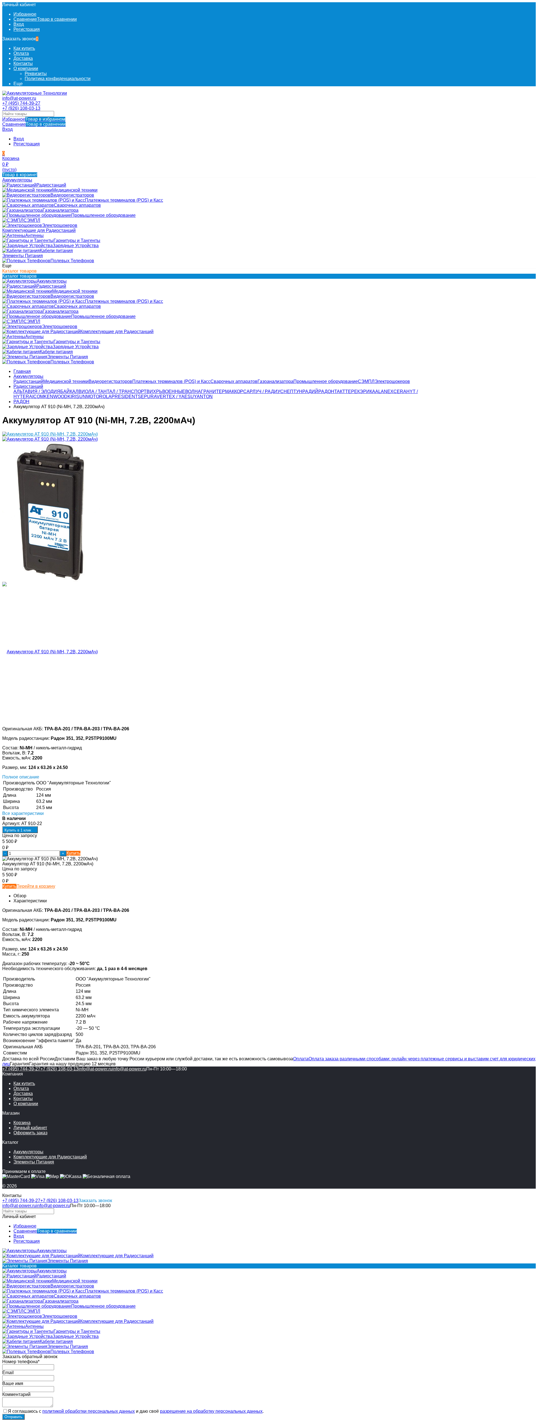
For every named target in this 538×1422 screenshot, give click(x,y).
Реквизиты (36, 73)
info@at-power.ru (19, 98)
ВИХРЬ (154, 391)
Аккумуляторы (28, 376)
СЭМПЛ (366, 381)
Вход (18, 24)
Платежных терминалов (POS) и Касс (171, 381)
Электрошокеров (392, 381)
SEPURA (147, 396)
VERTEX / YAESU (175, 396)
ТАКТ (339, 391)
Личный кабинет (30, 1127)
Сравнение (34, 124)
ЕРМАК (226, 391)
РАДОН (326, 391)
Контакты (23, 63)
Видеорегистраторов (110, 381)
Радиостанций (28, 381)
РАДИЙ (310, 391)
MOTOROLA (99, 396)
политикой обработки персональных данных (88, 1411)
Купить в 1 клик (17, 830)
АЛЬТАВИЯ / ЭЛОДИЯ (36, 391)
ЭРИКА (367, 391)
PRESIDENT (125, 396)
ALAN (381, 391)
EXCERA (396, 391)
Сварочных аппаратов (234, 381)
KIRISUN (77, 396)
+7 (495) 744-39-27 (21, 103)
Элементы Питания (33, 1162)
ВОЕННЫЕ (173, 391)
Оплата (21, 53)
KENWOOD (56, 396)
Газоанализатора (275, 381)
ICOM (38, 396)
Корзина (22, 1122)
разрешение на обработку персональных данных (211, 1411)
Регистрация (26, 29)
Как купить (24, 48)
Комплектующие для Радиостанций (50, 1156)
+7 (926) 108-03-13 (21, 108)
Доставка (23, 58)
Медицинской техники (66, 381)
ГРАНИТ (210, 391)
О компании (25, 68)
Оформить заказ (30, 1132)
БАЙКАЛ (69, 391)
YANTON (203, 396)
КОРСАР (243, 391)
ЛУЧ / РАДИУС (268, 391)
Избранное (33, 119)
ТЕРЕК (352, 391)
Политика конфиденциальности (58, 78)
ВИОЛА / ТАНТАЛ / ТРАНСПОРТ (112, 391)
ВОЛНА (193, 391)
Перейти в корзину (35, 886)
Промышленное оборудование (325, 381)
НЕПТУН (293, 391)
